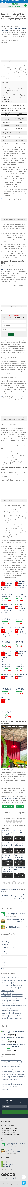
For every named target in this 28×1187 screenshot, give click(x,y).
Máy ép (3, 951)
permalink (3, 891)
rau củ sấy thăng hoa (14, 1003)
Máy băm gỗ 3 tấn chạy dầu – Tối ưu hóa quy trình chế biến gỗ (6, 712)
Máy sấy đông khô (13, 1069)
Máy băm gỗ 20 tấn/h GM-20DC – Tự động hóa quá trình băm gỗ (6, 642)
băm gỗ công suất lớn (6, 982)
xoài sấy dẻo (4, 1018)
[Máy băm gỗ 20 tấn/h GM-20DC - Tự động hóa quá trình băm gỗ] (7, 633)
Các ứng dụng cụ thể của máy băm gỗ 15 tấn (14, 96)
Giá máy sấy (4, 998)
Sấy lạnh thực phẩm (13, 1010)
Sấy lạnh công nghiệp (21, 1005)
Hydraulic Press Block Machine (14, 1061)
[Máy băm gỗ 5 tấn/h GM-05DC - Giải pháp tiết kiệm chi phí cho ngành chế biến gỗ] (7, 610)
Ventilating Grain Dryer (17, 1084)
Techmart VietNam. (19, 1183)
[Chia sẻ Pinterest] (12, 882)
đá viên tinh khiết (5, 1020)
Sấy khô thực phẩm (6, 1005)
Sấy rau (11, 1013)
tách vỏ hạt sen (19, 1015)
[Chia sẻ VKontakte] (15, 882)
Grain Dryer (4, 1061)
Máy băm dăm (5, 1064)
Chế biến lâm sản (8, 11)
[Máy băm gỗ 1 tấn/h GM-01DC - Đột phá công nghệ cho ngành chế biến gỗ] (21, 586)
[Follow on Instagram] (5, 1174)
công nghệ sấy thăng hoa (7, 993)
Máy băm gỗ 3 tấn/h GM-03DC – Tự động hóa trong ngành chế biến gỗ (7, 595)
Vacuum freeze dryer (6, 1084)
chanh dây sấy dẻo (18, 985)
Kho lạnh (3, 939)
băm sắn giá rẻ (5, 985)
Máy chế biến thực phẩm (8, 948)
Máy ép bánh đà (5, 1074)
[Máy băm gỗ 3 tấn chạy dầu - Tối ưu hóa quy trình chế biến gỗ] (7, 703)
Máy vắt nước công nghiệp (7, 1071)
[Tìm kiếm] (25, 5)
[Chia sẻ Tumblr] (21, 882)
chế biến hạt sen (22, 987)
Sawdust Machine (5, 1081)
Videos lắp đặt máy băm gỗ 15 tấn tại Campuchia (12, 98)
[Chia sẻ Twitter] (9, 882)
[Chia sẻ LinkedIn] (18, 882)
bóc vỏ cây (10, 977)
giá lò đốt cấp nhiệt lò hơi (19, 1059)
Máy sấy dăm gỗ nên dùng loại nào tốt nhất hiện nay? (7, 898)
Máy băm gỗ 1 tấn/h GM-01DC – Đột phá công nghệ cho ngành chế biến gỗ (21, 595)
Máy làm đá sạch (5, 954)
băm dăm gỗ (13, 980)
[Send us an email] (11, 1174)
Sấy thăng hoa (17, 1013)
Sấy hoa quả (23, 1003)
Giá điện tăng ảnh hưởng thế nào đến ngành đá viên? (16, 913)
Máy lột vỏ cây (5, 1069)
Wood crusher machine (7, 1089)
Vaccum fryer (14, 1081)
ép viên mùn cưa (18, 1018)
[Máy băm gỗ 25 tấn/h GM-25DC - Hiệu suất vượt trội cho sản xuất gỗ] (21, 610)
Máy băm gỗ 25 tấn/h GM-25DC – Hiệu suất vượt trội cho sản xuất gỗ (20, 619)
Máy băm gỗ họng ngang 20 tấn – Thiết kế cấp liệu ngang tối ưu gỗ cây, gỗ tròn (21, 665)
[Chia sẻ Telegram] (24, 882)
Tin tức (10, 12)
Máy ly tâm (4, 957)
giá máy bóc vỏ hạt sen (17, 995)
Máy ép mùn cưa (13, 1074)
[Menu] (2, 6)
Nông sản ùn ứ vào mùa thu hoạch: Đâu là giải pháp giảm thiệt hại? (15, 920)
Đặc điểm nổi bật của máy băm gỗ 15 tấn (15, 92)
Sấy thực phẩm (5, 1015)
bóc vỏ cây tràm (5, 980)
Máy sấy (3, 966)
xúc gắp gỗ (11, 1018)
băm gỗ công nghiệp (21, 980)
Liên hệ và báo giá (7, 101)
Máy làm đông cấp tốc (15, 1066)
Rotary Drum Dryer (13, 1079)
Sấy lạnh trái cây (5, 1013)
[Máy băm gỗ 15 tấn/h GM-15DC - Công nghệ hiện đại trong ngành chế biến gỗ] (21, 633)
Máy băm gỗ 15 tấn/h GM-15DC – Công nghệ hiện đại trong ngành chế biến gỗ (20, 642)
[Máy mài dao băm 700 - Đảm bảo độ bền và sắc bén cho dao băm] (7, 680)
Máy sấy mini (4, 1000)
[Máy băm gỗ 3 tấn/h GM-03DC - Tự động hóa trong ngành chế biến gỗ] (7, 586)
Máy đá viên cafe (14, 1076)
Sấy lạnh (13, 1005)
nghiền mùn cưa (5, 1003)
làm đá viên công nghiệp (13, 998)
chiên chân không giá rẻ (7, 987)
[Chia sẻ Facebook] (7, 882)
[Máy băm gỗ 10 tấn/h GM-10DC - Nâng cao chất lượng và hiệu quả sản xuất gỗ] (7, 656)
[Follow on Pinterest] (14, 1174)
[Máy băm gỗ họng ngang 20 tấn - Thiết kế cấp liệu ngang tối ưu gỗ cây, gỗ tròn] (21, 656)
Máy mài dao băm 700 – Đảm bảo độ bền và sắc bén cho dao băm (7, 689)
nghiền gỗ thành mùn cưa (14, 1000)
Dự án (2, 11)
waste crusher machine (7, 1086)
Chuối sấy (15, 987)
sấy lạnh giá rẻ (5, 1008)
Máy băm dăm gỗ (13, 1064)
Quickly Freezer (5, 1079)
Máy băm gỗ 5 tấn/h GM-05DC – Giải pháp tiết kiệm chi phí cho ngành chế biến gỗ (7, 619)
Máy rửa (3, 963)
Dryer (12, 1059)
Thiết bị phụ (4, 969)
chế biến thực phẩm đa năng (8, 990)
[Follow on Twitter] (8, 1174)
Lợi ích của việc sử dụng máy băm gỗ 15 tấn (14, 94)
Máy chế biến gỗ (5, 945)
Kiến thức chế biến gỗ (19, 11)
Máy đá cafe (21, 1074)
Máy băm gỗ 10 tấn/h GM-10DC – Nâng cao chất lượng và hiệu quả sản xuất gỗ (6, 665)
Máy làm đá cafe (5, 1066)
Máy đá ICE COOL (5, 1076)
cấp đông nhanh (17, 993)
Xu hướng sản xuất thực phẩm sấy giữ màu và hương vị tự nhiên (16, 926)
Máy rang (3, 960)
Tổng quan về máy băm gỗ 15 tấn (11, 87)
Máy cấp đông (21, 1064)
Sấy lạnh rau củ (5, 1010)
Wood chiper (16, 1086)
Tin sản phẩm (4, 12)
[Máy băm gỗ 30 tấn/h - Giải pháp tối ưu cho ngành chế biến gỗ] (21, 680)
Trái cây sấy (12, 1015)
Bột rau (10, 985)
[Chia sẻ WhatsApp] (4, 882)
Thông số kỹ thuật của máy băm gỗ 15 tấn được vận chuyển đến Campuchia (15, 89)
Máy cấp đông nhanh (7, 942)
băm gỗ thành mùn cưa (18, 982)
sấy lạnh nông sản (22, 1008)
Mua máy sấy (23, 998)
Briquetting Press (5, 1059)
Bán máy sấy (4, 977)
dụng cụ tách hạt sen (6, 995)
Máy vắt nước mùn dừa (19, 1071)
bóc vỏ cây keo (18, 977)
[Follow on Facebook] (2, 1174)
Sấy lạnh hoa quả (12, 1008)
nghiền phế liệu (22, 1076)
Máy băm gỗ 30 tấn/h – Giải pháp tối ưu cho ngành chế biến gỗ (20, 689)
